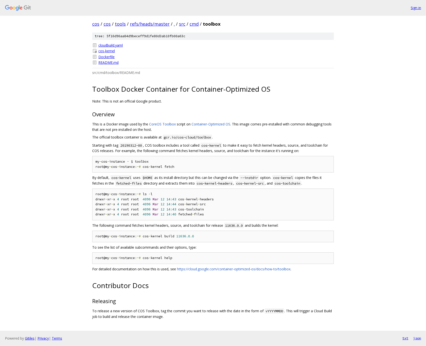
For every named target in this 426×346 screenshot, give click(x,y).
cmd (194, 24)
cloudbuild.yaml (110, 45)
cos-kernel (106, 51)
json (417, 338)
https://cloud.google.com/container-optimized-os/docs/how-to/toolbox (233, 269)
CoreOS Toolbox (162, 124)
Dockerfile (106, 56)
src (182, 24)
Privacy (43, 338)
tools (120, 24)
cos (95, 24)
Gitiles (30, 338)
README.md (108, 62)
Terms (57, 338)
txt (405, 338)
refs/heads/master (150, 24)
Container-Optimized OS (211, 124)
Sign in (416, 7)
